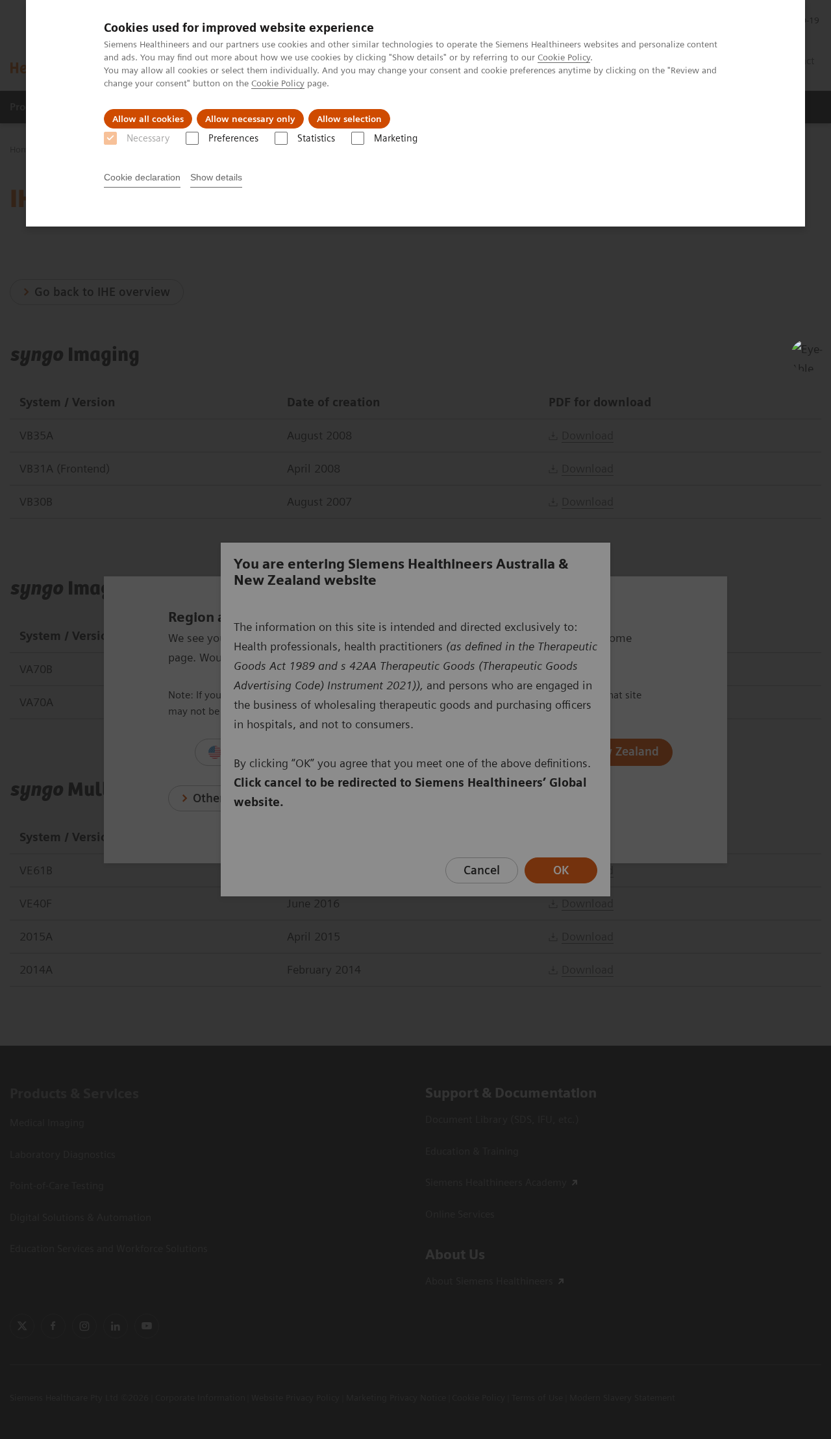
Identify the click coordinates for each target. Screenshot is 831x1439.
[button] (807, 355)
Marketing (395, 138)
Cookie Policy (564, 57)
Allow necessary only (250, 119)
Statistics (316, 138)
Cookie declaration (142, 177)
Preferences (233, 138)
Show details (216, 177)
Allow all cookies (148, 119)
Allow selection (349, 119)
